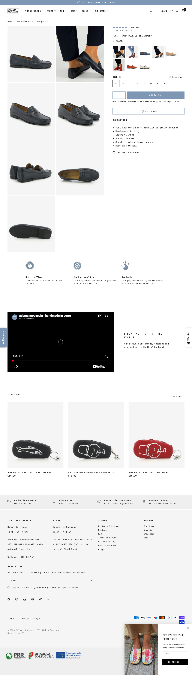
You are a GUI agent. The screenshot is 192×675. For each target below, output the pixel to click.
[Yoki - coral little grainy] (132, 65)
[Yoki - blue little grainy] (145, 52)
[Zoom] (49, 32)
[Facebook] (11, 599)
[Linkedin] (50, 599)
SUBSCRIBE (175, 662)
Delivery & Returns (108, 526)
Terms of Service (108, 537)
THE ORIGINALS (33, 11)
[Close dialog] (188, 628)
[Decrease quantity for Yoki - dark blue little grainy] (115, 95)
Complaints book (107, 545)
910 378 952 (27, 557)
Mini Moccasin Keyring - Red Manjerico (150, 472)
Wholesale (149, 533)
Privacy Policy (106, 541)
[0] (182, 11)
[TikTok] (42, 599)
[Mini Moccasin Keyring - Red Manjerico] (156, 435)
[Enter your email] (91, 580)
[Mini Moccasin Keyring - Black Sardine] (35, 435)
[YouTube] (26, 599)
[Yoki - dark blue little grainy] (118, 52)
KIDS (72, 11)
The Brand (149, 526)
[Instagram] (18, 599)
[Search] (177, 11)
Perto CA (19, 633)
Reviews (102, 530)
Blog (146, 537)
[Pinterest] (34, 599)
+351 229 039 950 (17, 544)
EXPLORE (149, 521)
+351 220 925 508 (62, 544)
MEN (62, 11)
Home (10, 21)
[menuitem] (34, 11)
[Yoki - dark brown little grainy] (158, 52)
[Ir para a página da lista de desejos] (171, 11)
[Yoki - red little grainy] (118, 65)
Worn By (148, 530)
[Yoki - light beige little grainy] (145, 65)
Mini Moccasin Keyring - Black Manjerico (91, 472)
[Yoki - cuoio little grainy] (132, 52)
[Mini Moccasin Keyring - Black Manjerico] (96, 435)
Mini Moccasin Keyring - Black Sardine (29, 472)
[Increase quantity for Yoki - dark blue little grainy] (123, 95)
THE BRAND (100, 11)
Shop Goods (178, 396)
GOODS (85, 11)
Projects (103, 549)
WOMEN (50, 11)
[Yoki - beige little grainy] (171, 52)
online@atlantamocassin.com (23, 539)
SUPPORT (103, 521)
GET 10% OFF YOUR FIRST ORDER (98, 2)
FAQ (100, 533)
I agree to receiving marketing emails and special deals (44, 587)
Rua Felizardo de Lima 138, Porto (72, 539)
